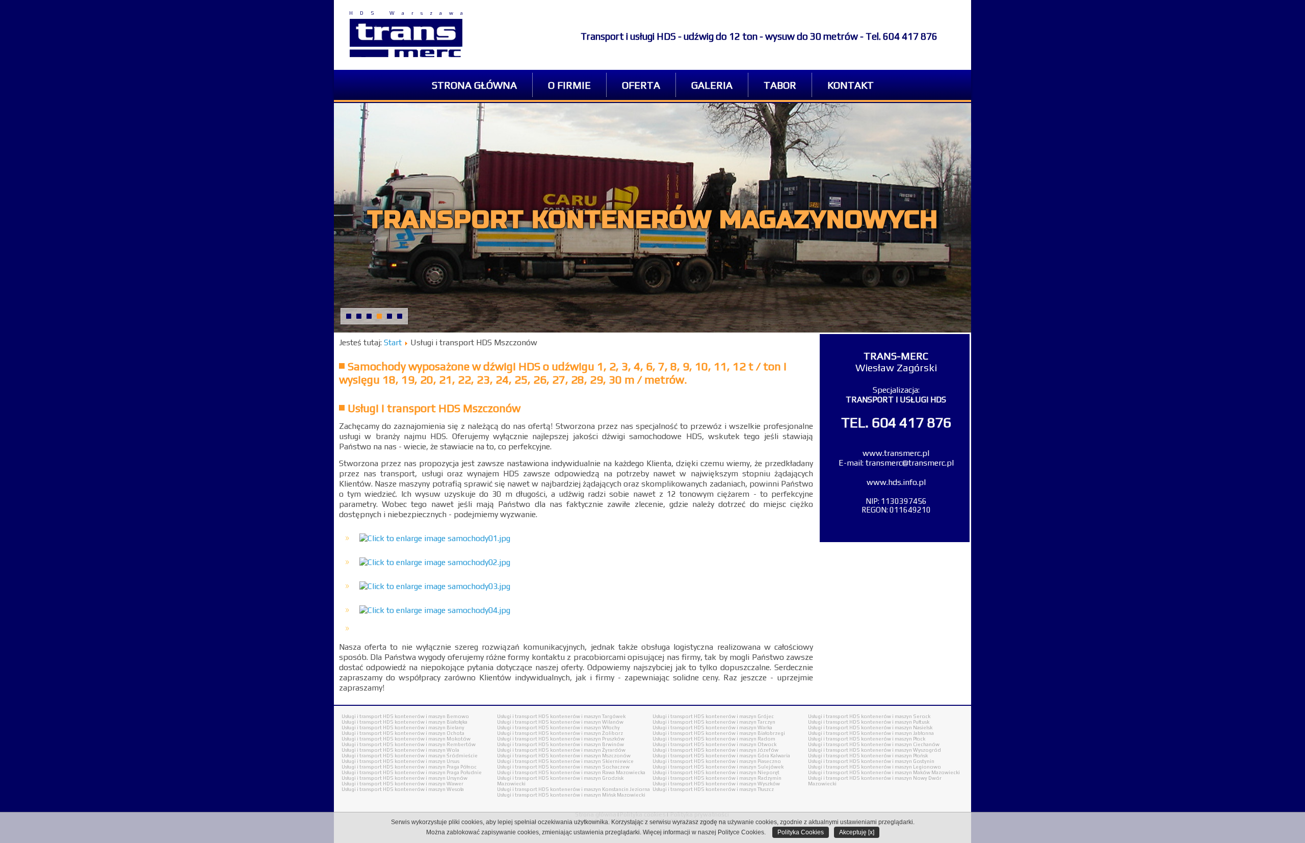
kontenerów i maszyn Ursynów (431, 778)
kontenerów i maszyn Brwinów (587, 744)
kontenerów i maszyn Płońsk (894, 755)
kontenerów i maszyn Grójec (740, 716)
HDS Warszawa (409, 13)
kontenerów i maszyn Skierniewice (592, 761)
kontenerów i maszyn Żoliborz (586, 733)
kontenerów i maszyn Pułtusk (895, 722)
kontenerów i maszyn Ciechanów (900, 744)
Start (393, 342)
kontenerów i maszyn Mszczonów (590, 755)
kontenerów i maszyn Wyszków (743, 783)
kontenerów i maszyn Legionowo (901, 767)
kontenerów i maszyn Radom (740, 739)
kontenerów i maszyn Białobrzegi (745, 733)
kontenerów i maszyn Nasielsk (896, 727)
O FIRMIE (569, 85)
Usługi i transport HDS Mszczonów (434, 408)
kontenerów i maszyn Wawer (429, 783)
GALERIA (712, 85)
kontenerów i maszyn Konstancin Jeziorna (600, 789)
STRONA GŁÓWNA (474, 85)
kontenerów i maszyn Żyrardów (587, 750)
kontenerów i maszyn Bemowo (432, 716)
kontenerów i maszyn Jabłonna (897, 733)
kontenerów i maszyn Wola (427, 750)
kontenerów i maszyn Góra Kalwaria (748, 755)
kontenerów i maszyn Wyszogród (901, 750)
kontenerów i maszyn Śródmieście (436, 755)
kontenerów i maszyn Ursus (427, 761)
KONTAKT (850, 85)
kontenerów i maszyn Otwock (741, 744)
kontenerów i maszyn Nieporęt (742, 772)
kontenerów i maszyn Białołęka (431, 722)
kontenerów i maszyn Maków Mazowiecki (910, 772)
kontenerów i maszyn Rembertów (435, 744)
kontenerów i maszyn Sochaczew (590, 767)
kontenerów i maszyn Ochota (429, 733)
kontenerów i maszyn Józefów (742, 750)
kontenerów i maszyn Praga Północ (436, 767)
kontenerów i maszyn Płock (893, 739)
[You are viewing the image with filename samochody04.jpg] (435, 610)
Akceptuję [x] (856, 832)
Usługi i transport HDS (368, 716)
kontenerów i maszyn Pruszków (587, 739)
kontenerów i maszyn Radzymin (743, 778)
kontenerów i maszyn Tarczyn (740, 722)
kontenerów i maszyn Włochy (585, 727)
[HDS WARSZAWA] (406, 38)
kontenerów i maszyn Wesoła (429, 789)
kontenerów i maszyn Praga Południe (438, 772)
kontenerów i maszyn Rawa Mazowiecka (597, 772)
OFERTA (641, 85)
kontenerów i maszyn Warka (739, 727)
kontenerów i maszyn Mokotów (433, 739)
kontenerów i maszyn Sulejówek (745, 767)
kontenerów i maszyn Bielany (429, 727)
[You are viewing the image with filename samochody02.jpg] (435, 562)
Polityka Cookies (800, 832)
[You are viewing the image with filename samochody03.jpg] (435, 586)
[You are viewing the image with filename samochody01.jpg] (435, 538)
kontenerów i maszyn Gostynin (897, 761)
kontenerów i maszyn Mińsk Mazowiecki (597, 795)
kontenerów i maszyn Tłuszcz (740, 789)
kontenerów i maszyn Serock (895, 716)
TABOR (780, 85)
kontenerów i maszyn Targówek (587, 716)
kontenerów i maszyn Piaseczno (743, 761)
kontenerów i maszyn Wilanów (586, 722)
